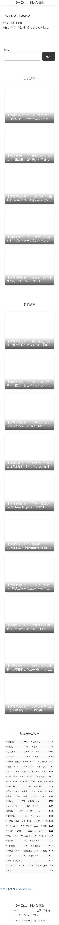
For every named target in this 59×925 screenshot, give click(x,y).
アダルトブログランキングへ (16, 889)
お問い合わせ (43, 910)
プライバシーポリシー (30, 915)
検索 (6, 49)
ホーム (15, 910)
